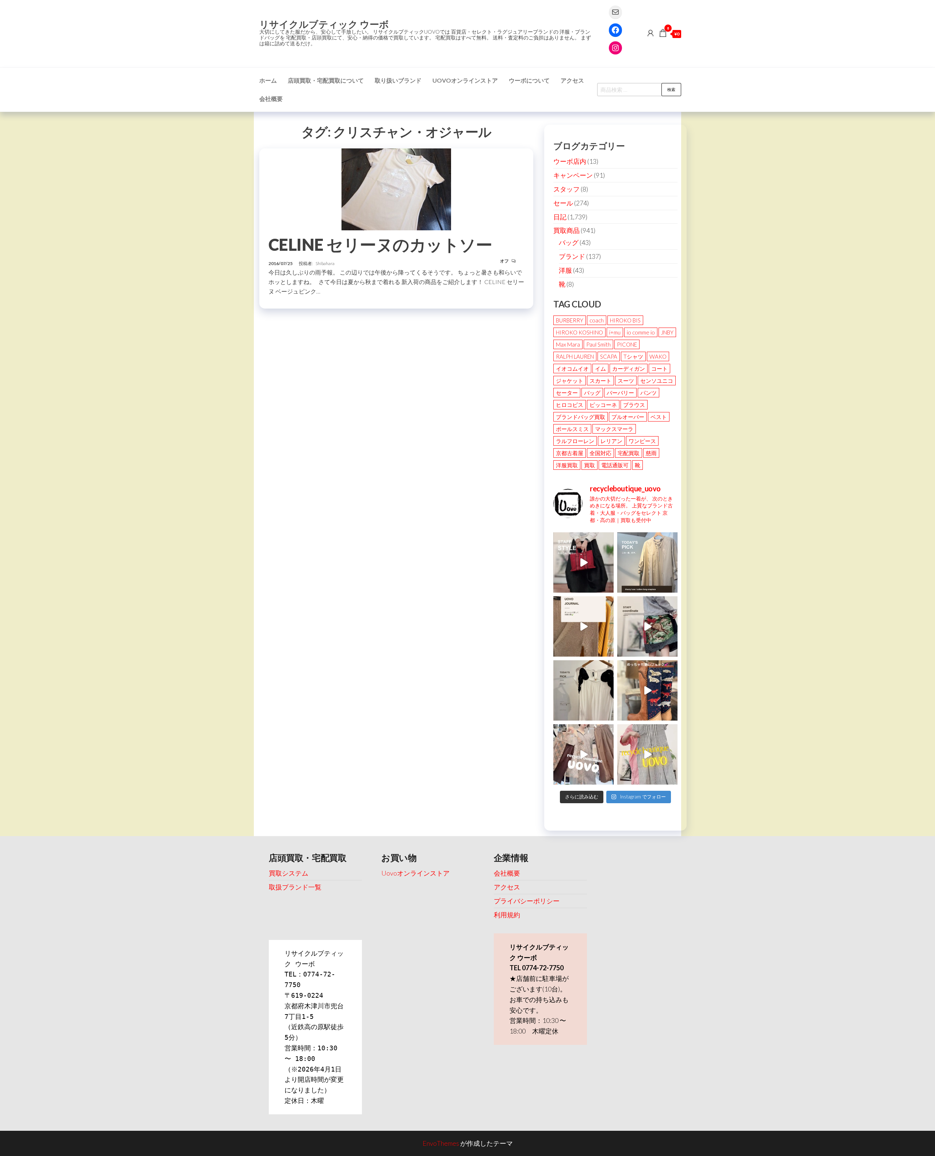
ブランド (572, 256)
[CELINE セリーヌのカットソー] (396, 188)
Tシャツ (633, 356)
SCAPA (608, 356)
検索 (671, 89)
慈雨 (651, 453)
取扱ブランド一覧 (295, 887)
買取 (589, 465)
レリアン (611, 441)
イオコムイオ (572, 368)
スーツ (626, 380)
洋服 (565, 270)
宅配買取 (629, 453)
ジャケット (569, 380)
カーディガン (628, 368)
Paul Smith (598, 344)
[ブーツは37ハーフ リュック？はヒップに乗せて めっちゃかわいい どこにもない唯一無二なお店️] (647, 690)
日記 (559, 217)
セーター (567, 392)
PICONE (627, 344)
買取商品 (566, 230)
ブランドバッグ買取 (580, 416)
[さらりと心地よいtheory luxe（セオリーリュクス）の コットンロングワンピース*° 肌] (647, 562)
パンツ (648, 392)
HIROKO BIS (625, 320)
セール (563, 203)
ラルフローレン (575, 441)
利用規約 (507, 915)
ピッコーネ (603, 404)
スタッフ (566, 189)
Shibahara (325, 263)
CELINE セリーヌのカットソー (380, 244)
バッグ (569, 242)
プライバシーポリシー (527, 901)
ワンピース (642, 441)
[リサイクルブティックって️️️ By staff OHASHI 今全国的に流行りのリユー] (583, 754)
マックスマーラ (614, 429)
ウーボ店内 (569, 161)
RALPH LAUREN (575, 356)
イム (600, 368)
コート (659, 368)
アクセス (572, 80)
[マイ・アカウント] (650, 33)
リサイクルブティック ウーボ (324, 24)
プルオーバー (627, 416)
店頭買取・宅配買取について (326, 80)
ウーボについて (529, 80)
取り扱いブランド (398, 80)
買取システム (288, 873)
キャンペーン (573, 175)
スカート (600, 380)
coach (596, 320)
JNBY (667, 332)
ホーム (268, 80)
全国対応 (600, 453)
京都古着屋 (569, 453)
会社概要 (271, 98)
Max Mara (568, 344)
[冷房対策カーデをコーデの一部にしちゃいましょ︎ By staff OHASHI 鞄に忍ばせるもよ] (583, 626)
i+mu (615, 332)
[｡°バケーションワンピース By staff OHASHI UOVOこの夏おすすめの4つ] (647, 754)
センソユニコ (656, 380)
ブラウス (634, 404)
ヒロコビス (569, 404)
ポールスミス (572, 429)
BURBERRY (569, 320)
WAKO (658, 356)
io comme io (641, 332)
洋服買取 (567, 465)
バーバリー (620, 392)
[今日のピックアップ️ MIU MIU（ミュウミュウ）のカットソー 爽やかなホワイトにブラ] (583, 690)
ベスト (658, 416)
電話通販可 (615, 465)
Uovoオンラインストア (465, 80)
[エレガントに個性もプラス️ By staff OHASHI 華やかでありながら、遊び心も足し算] (583, 562)
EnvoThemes (441, 1143)
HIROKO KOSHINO (579, 332)
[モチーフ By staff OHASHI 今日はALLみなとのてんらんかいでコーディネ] (647, 626)
